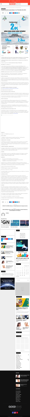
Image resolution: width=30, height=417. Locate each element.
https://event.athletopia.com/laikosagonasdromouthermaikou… (11, 88)
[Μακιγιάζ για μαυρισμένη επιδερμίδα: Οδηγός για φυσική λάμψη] (3, 262)
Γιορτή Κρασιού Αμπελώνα (9, 256)
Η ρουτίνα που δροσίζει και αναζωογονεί (24, 384)
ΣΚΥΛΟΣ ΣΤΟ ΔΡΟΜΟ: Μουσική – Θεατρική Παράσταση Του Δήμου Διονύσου (15, 205)
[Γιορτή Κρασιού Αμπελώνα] (3, 257)
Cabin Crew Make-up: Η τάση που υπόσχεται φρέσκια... (26, 328)
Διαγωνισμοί (18, 360)
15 (22, 272)
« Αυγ (17, 276)
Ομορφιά (17, 366)
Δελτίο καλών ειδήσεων (19, 359)
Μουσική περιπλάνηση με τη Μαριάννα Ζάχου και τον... (19, 321)
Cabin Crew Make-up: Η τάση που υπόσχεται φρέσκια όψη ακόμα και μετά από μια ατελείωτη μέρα (9, 266)
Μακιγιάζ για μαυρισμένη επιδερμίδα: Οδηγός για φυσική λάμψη (9, 262)
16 (24, 272)
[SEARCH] (28, 280)
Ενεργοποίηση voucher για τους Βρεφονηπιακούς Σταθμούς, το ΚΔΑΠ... (22, 308)
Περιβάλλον (17, 367)
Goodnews (17, 354)
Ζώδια (17, 361)
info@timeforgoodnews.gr (16, 410)
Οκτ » (18, 276)
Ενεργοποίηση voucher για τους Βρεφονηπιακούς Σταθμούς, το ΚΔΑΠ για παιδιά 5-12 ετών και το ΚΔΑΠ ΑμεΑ (9, 246)
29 (22, 275)
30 (24, 275)
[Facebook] (13, 412)
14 (20, 272)
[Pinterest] (17, 412)
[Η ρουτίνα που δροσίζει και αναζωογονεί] (18, 385)
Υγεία (17, 368)
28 (20, 275)
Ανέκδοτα (17, 358)
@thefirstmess (22, 350)
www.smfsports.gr (15, 113)
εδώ (17, 261)
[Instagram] (15, 412)
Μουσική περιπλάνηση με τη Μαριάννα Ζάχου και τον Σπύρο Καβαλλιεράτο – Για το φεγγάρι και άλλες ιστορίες (9, 252)
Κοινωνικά (17, 392)
